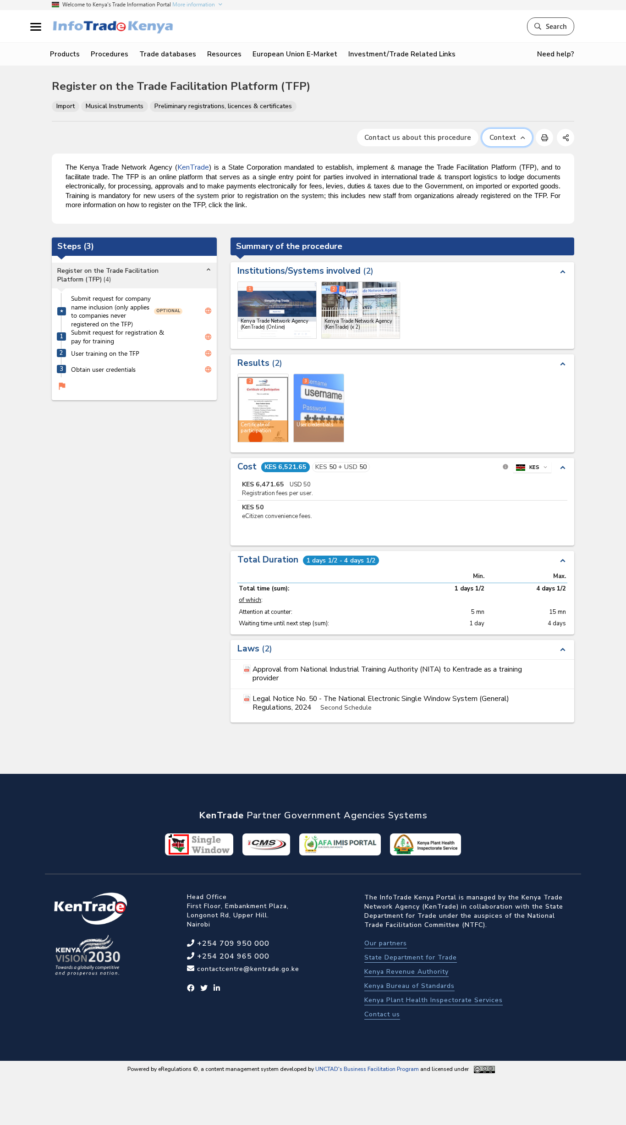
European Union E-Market (295, 54)
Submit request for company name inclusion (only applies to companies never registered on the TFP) (111, 311)
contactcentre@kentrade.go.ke (247, 969)
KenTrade (193, 167)
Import (65, 106)
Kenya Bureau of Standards (409, 986)
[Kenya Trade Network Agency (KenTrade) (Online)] (277, 310)
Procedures (109, 54)
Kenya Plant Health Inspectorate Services (433, 1000)
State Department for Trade (410, 957)
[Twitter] (204, 988)
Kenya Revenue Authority (406, 971)
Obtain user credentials (103, 369)
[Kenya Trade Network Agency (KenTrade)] (361, 310)
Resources (224, 54)
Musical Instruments (114, 106)
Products (65, 54)
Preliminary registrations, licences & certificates (223, 106)
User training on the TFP (105, 353)
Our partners (385, 943)
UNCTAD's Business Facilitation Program (367, 1069)
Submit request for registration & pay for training (117, 336)
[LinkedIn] (217, 988)
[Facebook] (191, 988)
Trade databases (167, 54)
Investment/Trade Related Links (402, 54)
